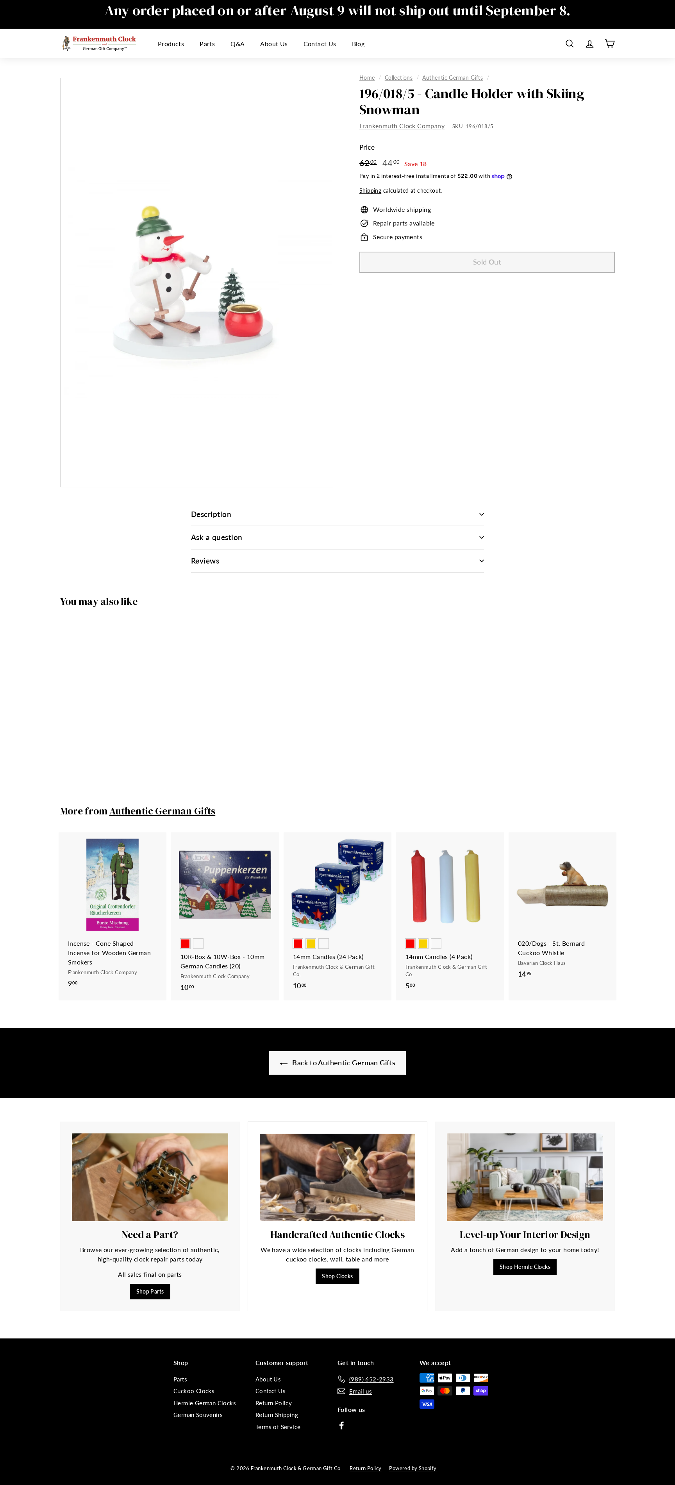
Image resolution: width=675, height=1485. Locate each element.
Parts (207, 43)
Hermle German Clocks (204, 1402)
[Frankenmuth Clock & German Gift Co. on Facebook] (342, 1425)
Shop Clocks (337, 1276)
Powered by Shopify (412, 1468)
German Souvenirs (198, 1414)
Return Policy (273, 1402)
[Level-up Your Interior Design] (525, 1177)
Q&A (237, 43)
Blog (358, 43)
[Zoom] (197, 282)
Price (367, 147)
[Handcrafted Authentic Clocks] (337, 1177)
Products (171, 43)
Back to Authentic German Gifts (343, 1062)
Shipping (370, 191)
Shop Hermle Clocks (525, 1266)
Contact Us (320, 43)
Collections (398, 78)
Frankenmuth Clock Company (402, 126)
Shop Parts (150, 1291)
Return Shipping (276, 1414)
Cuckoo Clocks (193, 1390)
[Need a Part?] (150, 1177)
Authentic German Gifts (452, 78)
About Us (274, 43)
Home (367, 78)
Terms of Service (277, 1426)
